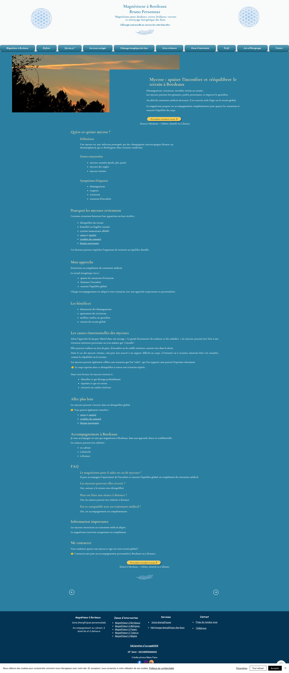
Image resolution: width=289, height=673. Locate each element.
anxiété (92, 235)
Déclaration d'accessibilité (144, 645)
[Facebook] (139, 662)
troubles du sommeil (90, 239)
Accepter (275, 668)
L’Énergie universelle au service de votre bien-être (145, 24)
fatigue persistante (89, 243)
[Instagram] (145, 662)
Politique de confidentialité (161, 668)
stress (83, 235)
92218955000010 (147, 651)
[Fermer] (285, 668)
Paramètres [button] (241, 668)
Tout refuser (258, 668)
